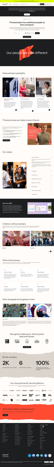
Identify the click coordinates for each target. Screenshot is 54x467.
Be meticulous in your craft (36, 178)
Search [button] (37, 33)
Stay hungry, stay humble (36, 190)
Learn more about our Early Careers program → (10, 325)
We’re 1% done (34, 194)
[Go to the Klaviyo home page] (5, 4)
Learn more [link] (27, 14)
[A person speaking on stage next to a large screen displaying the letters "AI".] (10, 87)
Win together (34, 171)
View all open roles (27, 36)
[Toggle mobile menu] (50, 4)
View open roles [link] (6, 140)
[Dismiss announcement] (50, 1)
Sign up (42, 4)
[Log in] (38, 4)
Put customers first (35, 157)
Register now (36, 1)
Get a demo (47, 4)
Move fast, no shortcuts (36, 182)
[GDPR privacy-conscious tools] (49, 455)
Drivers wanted (34, 186)
